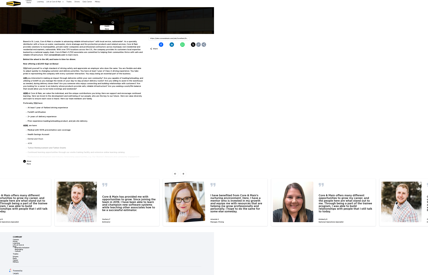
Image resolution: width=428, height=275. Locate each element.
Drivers (77, 2)
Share (155, 49)
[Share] (204, 44)
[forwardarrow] (183, 174)
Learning (40, 2)
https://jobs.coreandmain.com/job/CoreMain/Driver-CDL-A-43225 (170, 38)
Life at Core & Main (53, 2)
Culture (17, 251)
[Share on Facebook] (155, 44)
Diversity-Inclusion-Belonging (22, 249)
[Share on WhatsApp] (177, 44)
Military (97, 2)
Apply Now (106, 27)
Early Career (87, 2)
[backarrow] (175, 174)
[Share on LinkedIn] (166, 44)
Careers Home (29, 1)
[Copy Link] (198, 44)
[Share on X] (188, 44)
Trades (69, 2)
